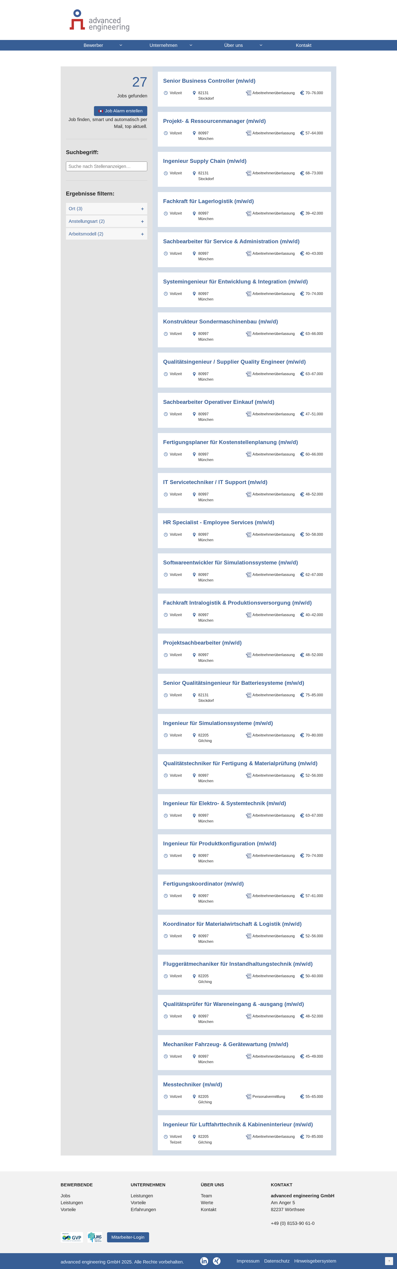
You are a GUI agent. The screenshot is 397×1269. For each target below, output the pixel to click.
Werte (207, 1202)
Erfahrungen (143, 1209)
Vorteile (68, 1209)
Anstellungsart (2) (87, 221)
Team (206, 1195)
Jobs (65, 1195)
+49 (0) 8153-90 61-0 (293, 1223)
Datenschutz (277, 1260)
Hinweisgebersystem (315, 1260)
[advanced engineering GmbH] (198, 20)
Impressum (248, 1260)
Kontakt (304, 45)
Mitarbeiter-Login (128, 1237)
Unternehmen (163, 45)
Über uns (233, 45)
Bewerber (93, 45)
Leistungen (72, 1202)
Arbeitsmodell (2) (86, 233)
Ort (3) (75, 208)
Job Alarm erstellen (124, 110)
